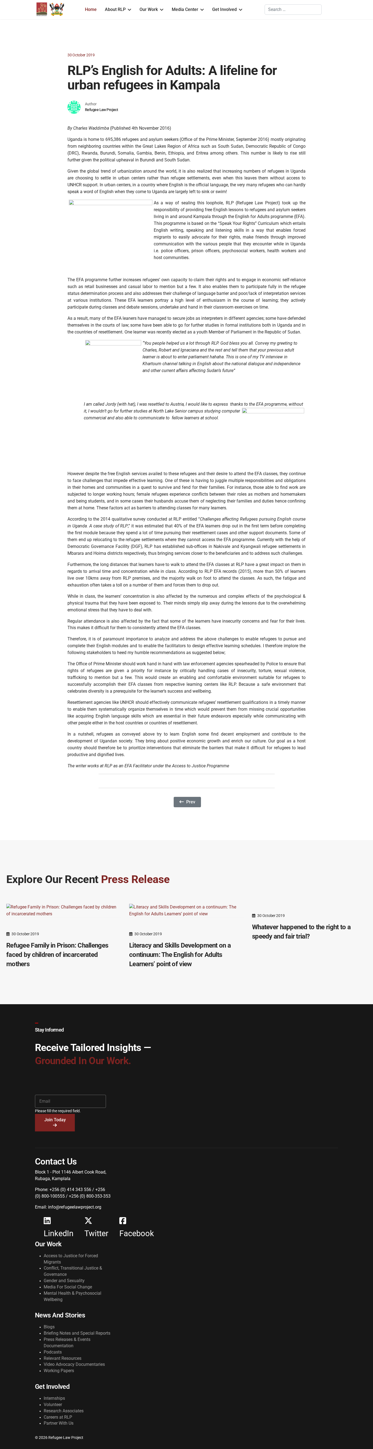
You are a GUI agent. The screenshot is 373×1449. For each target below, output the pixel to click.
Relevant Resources (62, 1358)
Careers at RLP (58, 1417)
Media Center (185, 9)
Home (91, 9)
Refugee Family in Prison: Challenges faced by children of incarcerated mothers (57, 955)
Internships (54, 1398)
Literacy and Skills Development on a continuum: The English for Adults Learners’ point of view (180, 955)
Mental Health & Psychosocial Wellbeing (72, 1296)
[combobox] (293, 9)
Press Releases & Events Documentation (67, 1342)
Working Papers (59, 1370)
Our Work (149, 9)
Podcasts (53, 1352)
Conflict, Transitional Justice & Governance (73, 1271)
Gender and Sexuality (64, 1280)
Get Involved (224, 9)
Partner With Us (58, 1423)
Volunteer (53, 1404)
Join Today (55, 1119)
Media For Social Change (68, 1287)
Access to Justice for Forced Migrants (71, 1259)
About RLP (115, 9)
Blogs (49, 1326)
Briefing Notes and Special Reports (77, 1333)
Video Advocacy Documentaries (74, 1364)
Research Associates (64, 1410)
